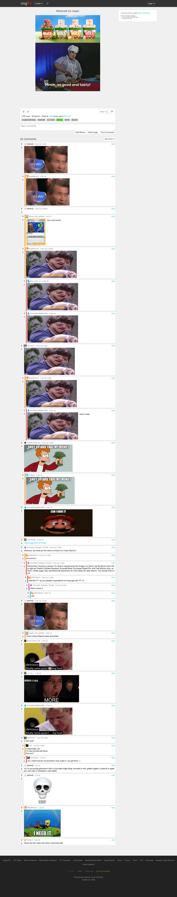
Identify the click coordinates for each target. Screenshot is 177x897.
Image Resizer (109, 860)
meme (67, 120)
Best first (108, 139)
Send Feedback (88, 864)
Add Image (93, 132)
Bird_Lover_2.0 (35, 281)
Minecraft (67, 116)
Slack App (149, 860)
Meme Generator (144, 13)
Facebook (70, 871)
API (141, 860)
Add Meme (80, 132)
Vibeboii (30, 840)
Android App (89, 871)
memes (59, 120)
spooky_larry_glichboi (36, 216)
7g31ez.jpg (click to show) (35, 543)
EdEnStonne (33, 555)
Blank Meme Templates (48, 860)
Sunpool (32, 475)
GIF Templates (65, 860)
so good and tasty (29, 120)
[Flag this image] (112, 111)
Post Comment (107, 132)
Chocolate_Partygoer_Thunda (37, 547)
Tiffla (50, 116)
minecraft (41, 120)
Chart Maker (78, 860)
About (120, 860)
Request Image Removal (165, 860)
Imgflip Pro (7, 860)
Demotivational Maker (93, 860)
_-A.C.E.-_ (30, 673)
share (102, 112)
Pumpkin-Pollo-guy (33, 443)
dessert (74, 120)
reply (113, 144)
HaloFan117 (31, 738)
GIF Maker (17, 860)
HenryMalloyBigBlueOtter (39, 313)
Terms (135, 860)
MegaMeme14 (34, 176)
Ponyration (30, 346)
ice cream (51, 120)
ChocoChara (31, 540)
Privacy (127, 860)
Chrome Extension (103, 871)
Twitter (79, 871)
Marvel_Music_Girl (33, 641)
